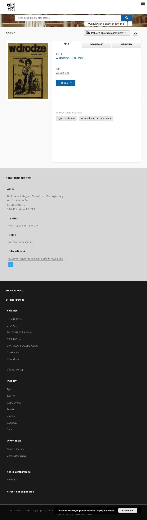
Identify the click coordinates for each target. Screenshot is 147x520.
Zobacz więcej (15, 369)
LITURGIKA (12, 325)
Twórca (11, 396)
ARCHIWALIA (14, 339)
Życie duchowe (66, 118)
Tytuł (9, 389)
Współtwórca (14, 402)
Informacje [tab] (96, 44)
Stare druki (13, 359)
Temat (10, 409)
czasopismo (62, 72)
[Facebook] (10, 265)
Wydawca (12, 422)
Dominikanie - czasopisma (96, 118)
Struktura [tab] (126, 44)
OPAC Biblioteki (15, 449)
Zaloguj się (13, 479)
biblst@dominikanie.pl (21, 242)
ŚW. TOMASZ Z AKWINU (20, 332)
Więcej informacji (105, 510)
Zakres (11, 416)
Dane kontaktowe (16, 455)
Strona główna (15, 299)
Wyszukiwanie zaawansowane (105, 23)
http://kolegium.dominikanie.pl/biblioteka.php (35, 258)
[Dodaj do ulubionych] (135, 33)
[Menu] (142, 3)
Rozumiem (128, 510)
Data (9, 429)
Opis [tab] (66, 44)
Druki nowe (13, 352)
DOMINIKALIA (14, 319)
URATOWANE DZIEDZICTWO (22, 345)
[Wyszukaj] (126, 18)
